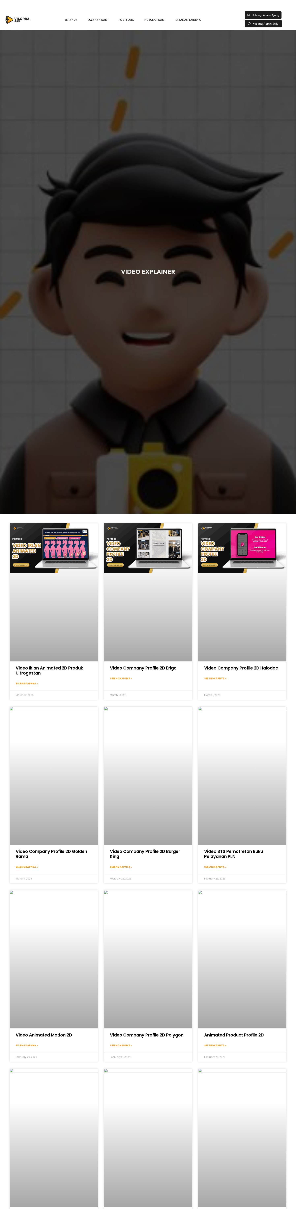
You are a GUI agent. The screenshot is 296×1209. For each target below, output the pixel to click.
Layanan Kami (98, 20)
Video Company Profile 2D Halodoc (241, 668)
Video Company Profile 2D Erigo (143, 668)
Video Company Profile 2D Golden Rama (51, 853)
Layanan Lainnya (188, 20)
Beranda (71, 20)
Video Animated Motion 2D (44, 1035)
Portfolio (126, 20)
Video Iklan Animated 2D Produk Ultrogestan (49, 670)
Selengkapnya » (27, 683)
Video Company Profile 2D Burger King (145, 853)
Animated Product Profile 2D (234, 1035)
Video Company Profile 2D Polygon (146, 1035)
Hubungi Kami (154, 20)
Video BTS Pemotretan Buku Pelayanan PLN (233, 853)
